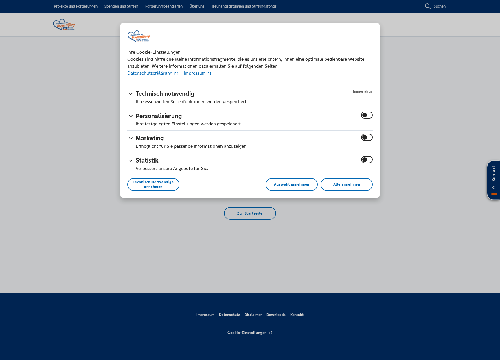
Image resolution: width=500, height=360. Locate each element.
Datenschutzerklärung (150, 73)
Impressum (195, 73)
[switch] (367, 115)
